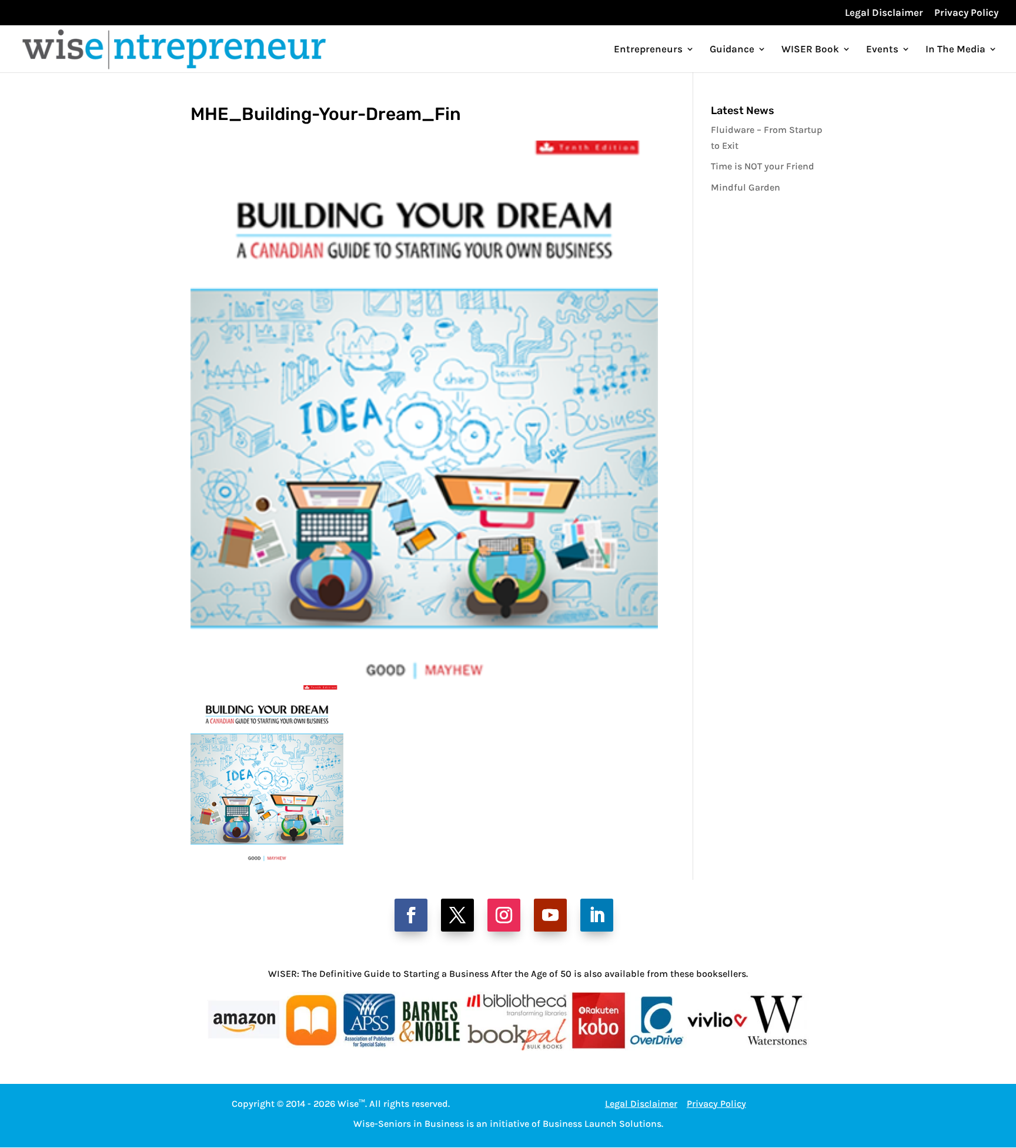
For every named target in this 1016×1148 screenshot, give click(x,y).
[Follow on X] (457, 915)
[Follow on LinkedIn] (596, 915)
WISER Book (810, 50)
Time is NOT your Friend (762, 166)
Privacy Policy (966, 13)
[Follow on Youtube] (550, 915)
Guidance (732, 50)
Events (882, 50)
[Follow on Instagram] (503, 915)
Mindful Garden (745, 187)
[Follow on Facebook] (411, 915)
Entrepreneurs (648, 50)
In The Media (955, 50)
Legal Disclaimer (884, 13)
